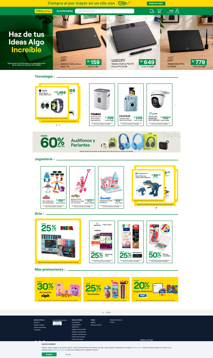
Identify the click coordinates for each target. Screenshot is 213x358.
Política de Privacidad (78, 337)
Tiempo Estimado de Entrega (116, 321)
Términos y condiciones (79, 332)
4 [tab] (104, 68)
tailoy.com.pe (138, 347)
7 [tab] (111, 68)
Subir (108, 312)
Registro (93, 322)
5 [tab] (106, 68)
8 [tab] (113, 68)
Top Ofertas (37, 330)
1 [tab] (99, 68)
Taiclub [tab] (93, 320)
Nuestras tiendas (39, 325)
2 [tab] (101, 68)
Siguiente (210, 42)
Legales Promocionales (79, 329)
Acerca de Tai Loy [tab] (39, 320)
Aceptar (49, 354)
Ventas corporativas (40, 327)
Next (175, 104)
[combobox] (104, 11)
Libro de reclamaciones (60, 320)
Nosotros (36, 322)
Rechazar (68, 354)
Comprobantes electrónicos (76, 326)
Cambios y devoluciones (79, 334)
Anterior (2, 42)
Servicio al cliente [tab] (77, 320)
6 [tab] (109, 68)
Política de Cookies (77, 339)
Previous (86, 104)
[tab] (119, 329)
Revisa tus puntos (96, 325)
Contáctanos (76, 322)
